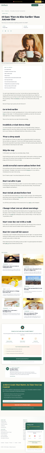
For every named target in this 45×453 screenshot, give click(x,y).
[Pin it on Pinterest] (5, 31)
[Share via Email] (11, 31)
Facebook (2, 442)
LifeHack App (25, 421)
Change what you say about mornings (12, 83)
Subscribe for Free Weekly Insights (22, 404)
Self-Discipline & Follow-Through (6, 432)
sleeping (28, 170)
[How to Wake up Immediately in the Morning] (33, 280)
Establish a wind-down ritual (10, 71)
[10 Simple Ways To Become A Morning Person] (11, 302)
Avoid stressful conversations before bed (13, 77)
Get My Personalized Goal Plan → (22, 358)
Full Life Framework (4, 424)
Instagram (6, 442)
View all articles (12, 376)
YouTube (16, 442)
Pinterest (10, 442)
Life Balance (3, 425)
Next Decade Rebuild (4, 436)
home (4, 129)
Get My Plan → (38, 1)
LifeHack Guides (3, 421)
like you (7, 243)
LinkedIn (19, 442)
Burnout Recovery (4, 430)
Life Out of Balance (4, 435)
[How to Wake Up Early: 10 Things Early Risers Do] (12, 281)
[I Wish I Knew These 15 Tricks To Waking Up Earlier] (11, 258)
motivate (17, 98)
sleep (4, 114)
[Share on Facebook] (3, 31)
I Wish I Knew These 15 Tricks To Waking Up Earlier (11, 267)
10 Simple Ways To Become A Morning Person (10, 311)
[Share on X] (8, 31)
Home (3, 10)
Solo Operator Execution (5, 438)
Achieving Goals (3, 427)
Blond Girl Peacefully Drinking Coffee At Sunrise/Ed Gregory (15, 63)
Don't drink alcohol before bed (10, 81)
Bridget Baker (5, 27)
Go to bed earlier (8, 69)
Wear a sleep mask (8, 73)
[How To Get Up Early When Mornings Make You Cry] (33, 304)
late (21, 160)
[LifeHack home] (4, 5)
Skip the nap (7, 75)
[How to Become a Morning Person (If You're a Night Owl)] (33, 259)
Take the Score (35, 5)
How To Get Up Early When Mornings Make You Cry (31, 314)
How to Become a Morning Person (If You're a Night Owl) (32, 269)
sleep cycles (20, 197)
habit (12, 214)
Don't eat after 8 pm (9, 79)
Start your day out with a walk (10, 85)
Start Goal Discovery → (34, 446)
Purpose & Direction (4, 433)
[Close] (43, 1)
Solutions (3, 429)
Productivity (7, 10)
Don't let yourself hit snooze (10, 87)
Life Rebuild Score (4, 422)
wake (30, 202)
